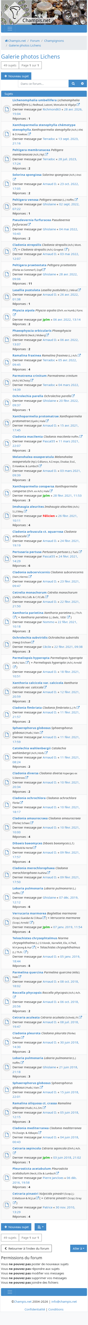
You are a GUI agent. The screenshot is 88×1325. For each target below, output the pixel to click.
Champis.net (23, 1301)
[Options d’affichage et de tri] (40, 1227)
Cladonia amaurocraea (30, 818)
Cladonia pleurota (26, 1033)
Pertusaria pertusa (27, 552)
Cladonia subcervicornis (31, 572)
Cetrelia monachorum (29, 592)
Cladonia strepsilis (26, 245)
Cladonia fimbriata (27, 707)
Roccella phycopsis (27, 992)
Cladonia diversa (25, 773)
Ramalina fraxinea (26, 355)
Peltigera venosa (25, 200)
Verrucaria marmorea (29, 913)
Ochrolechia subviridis (29, 637)
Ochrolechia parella (27, 396)
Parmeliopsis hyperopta (31, 658)
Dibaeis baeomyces (27, 843)
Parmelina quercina (27, 972)
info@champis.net (64, 1301)
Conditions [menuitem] (55, 1309)
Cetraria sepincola (26, 1148)
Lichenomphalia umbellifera (34, 100)
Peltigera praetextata (29, 265)
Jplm (46, 319)
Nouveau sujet (18, 76)
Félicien (49, 516)
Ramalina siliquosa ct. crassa (34, 1103)
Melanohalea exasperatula (33, 457)
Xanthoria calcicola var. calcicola (37, 683)
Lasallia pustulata (26, 290)
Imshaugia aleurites (28, 506)
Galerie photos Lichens (30, 56)
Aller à (77, 1248)
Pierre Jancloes (53, 1178)
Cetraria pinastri (25, 1193)
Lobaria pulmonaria (27, 888)
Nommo (48, 622)
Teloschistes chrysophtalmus (34, 938)
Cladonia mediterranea (30, 1128)
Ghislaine (49, 204)
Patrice (47, 1207)
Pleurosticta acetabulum (31, 1168)
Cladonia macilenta (27, 436)
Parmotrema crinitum (29, 376)
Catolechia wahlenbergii (31, 748)
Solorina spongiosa (27, 175)
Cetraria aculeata (26, 1017)
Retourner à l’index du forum (28, 1248)
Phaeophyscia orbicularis (31, 330)
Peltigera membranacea (31, 150)
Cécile (47, 647)
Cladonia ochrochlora (29, 798)
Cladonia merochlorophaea (33, 868)
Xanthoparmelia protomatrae (35, 416)
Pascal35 (49, 441)
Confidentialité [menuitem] (35, 1309)
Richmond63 (52, 109)
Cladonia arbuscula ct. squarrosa (37, 531)
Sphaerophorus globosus (31, 728)
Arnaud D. (50, 184)
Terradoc (49, 139)
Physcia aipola (23, 310)
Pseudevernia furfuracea (31, 220)
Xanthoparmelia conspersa (33, 486)
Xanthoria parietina (27, 613)
